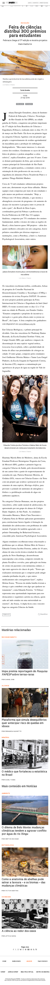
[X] (16, 950)
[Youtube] (33, 950)
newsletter (35, 2)
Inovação (29, 104)
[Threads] (26, 950)
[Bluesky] (23, 950)
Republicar (44, 614)
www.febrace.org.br (26, 323)
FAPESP (3, 972)
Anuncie (29, 961)
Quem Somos (16, 961)
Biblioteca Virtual (27, 972)
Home (4, 961)
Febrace (6, 614)
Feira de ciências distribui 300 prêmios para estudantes (25, 32)
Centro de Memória (42, 972)
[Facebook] (14, 950)
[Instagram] (19, 950)
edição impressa (44, 2)
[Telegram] (30, 950)
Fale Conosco (43, 961)
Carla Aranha (25, 90)
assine (30, 2)
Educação (20, 104)
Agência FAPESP (13, 972)
